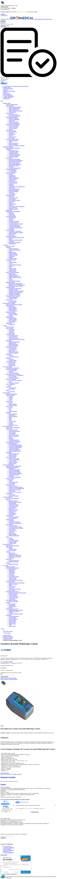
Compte (2, 628)
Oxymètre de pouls (7, 639)
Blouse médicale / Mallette (9, 91)
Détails (2, 725)
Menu (2, 101)
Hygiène (5, 92)
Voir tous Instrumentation (11, 394)
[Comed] (6, 653)
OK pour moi (26, 872)
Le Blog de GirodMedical (9, 847)
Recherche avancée (5, 25)
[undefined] (11, 808)
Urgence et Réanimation (8, 96)
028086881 (3, 14)
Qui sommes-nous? (7, 846)
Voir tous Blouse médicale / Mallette (14, 304)
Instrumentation (6, 93)
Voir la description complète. (7, 661)
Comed (3, 784)
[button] (3, 876)
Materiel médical (7, 635)
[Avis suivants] (55, 805)
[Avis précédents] (14, 805)
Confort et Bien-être (7, 97)
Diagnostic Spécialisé (8, 637)
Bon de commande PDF (8, 852)
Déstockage (6, 98)
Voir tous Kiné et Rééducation (12, 427)
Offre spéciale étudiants (8, 850)
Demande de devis (7, 851)
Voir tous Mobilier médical (12, 104)
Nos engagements (7, 849)
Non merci (6, 872)
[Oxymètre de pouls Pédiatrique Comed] (4, 685)
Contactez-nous (4, 15)
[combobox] (7, 24)
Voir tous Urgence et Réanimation (13, 466)
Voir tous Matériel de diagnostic (13, 148)
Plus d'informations (5, 773)
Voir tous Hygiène (10, 327)
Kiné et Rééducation (7, 95)
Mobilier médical (7, 87)
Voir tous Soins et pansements (12, 367)
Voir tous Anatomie (10, 246)
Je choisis (16, 872)
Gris (20, 765)
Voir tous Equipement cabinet (12, 545)
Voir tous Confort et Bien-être (12, 498)
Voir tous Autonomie (10, 566)
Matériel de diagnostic (8, 88)
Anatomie (5, 90)
